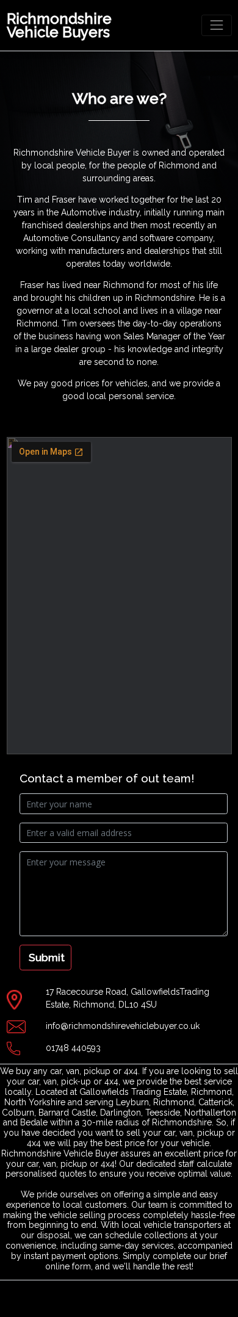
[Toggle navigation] (216, 25)
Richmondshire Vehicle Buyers (59, 25)
